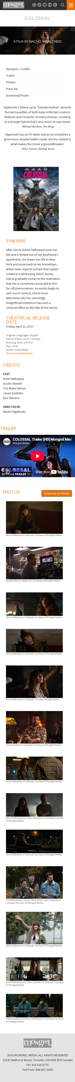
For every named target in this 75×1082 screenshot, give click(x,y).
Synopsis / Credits (18, 69)
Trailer (10, 75)
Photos (11, 82)
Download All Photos (56, 493)
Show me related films (19, 353)
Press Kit (12, 89)
